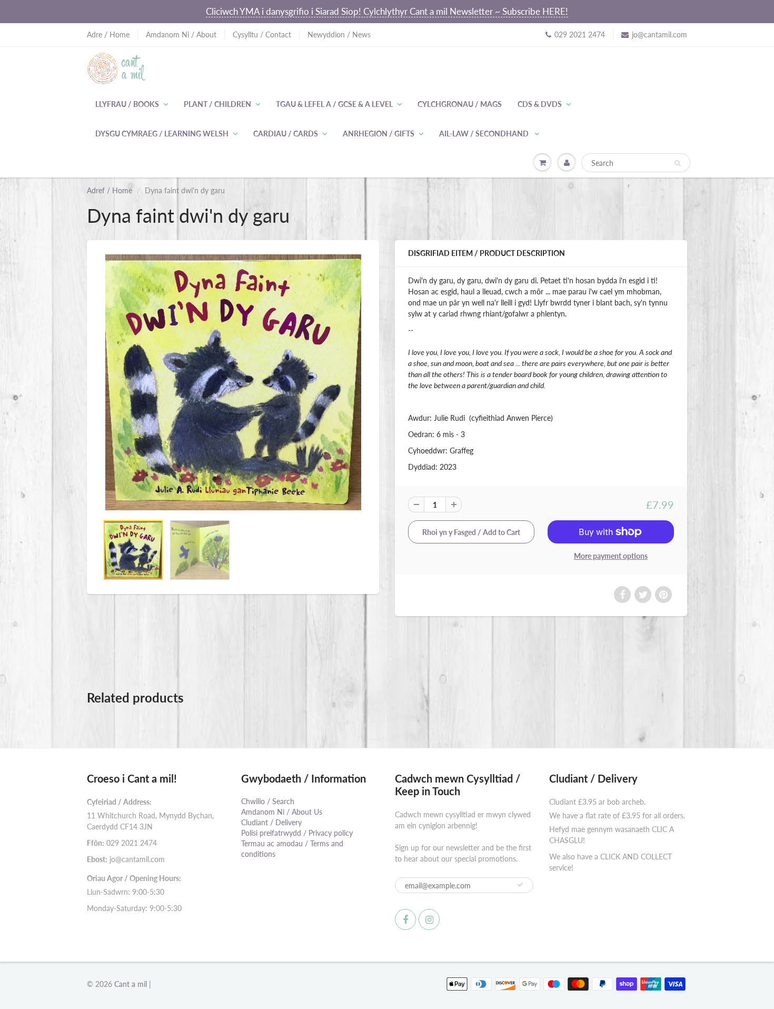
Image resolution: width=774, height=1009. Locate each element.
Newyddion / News (339, 34)
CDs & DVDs (540, 104)
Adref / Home (109, 190)
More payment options (611, 555)
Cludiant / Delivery (271, 822)
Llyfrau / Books (127, 104)
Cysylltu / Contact (262, 34)
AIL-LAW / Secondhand (484, 133)
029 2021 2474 (579, 34)
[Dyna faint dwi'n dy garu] (233, 382)
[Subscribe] (520, 884)
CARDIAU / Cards (285, 133)
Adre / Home (108, 34)
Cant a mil (130, 984)
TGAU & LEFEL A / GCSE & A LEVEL (334, 104)
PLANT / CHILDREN (217, 104)
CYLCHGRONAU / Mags (460, 104)
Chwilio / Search (267, 801)
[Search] (677, 163)
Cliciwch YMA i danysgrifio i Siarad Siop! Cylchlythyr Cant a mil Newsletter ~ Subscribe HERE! (387, 11)
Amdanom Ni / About (181, 34)
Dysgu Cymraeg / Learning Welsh (162, 133)
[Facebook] (405, 919)
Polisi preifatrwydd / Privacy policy (297, 832)
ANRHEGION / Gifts (378, 133)
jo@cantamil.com (659, 34)
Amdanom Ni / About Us (281, 811)
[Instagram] (429, 919)
